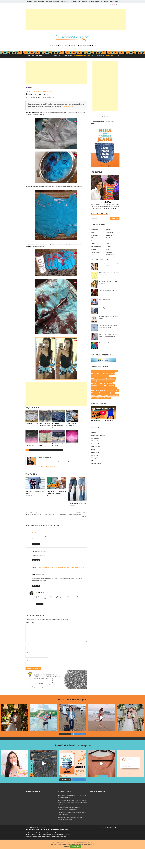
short (46, 450)
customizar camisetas (108, 380)
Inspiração (109, 240)
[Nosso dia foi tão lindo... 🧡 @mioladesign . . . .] (14, 717)
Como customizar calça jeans (77, 503)
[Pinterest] (112, 5)
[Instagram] (117, 5)
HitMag (117, 827)
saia (108, 392)
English (93, 240)
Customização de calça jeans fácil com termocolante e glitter (56, 493)
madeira (114, 388)
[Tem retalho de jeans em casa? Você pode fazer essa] (14, 763)
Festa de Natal (73, 1)
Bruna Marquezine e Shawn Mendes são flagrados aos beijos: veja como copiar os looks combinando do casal (72, 802)
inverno (93, 388)
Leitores (37, 97)
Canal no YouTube (98, 56)
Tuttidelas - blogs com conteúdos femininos (51, 832)
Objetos (108, 246)
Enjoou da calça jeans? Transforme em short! (44, 424)
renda (104, 392)
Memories (106, 1)
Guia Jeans (109, 56)
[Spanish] (31, 87)
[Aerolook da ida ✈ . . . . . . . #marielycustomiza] (72, 717)
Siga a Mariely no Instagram (72, 699)
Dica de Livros (95, 238)
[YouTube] (114, 5)
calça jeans (105, 373)
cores (98, 380)
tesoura (106, 395)
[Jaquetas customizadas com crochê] (35, 489)
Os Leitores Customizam (35, 91)
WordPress (110, 827)
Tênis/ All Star (95, 252)
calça (92, 373)
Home (28, 56)
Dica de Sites (109, 238)
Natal (107, 390)
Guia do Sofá (84, 1)
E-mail (28, 652)
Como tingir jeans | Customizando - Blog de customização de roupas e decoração (61, 567)
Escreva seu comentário (47, 97)
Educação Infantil (64, 1)
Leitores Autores (39, 450)
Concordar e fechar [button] (75, 846)
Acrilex (93, 371)
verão (97, 397)
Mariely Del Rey (98, 1)
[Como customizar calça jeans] (77, 501)
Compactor (112, 378)
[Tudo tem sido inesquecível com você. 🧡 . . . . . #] (101, 717)
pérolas (99, 392)
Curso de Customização (82, 56)
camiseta (112, 373)
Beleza (93, 232)
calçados (98, 373)
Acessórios (94, 229)
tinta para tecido (114, 395)
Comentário (30, 622)
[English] (27, 87)
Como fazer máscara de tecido (108, 290)
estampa (109, 383)
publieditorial (114, 390)
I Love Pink (91, 1)
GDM (79, 1)
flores (105, 385)
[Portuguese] (29, 87)
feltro (100, 385)
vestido (103, 397)
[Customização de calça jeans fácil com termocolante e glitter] (56, 489)
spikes (93, 395)
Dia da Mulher (49, 1)
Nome (28, 645)
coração (93, 380)
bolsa (115, 371)
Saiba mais (67, 846)
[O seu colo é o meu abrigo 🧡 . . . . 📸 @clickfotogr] (43, 717)
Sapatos (108, 249)
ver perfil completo (111, 208)
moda (92, 390)
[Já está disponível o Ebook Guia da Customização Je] (72, 763)
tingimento (59, 450)
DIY (104, 383)
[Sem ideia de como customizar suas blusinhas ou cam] (101, 763)
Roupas (45, 91)
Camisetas (94, 376)
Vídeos (108, 397)
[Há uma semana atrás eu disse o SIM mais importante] (130, 717)
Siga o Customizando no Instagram (72, 745)
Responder (36, 544)
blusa (111, 371)
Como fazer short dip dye (72, 443)
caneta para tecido (104, 376)
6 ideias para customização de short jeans (57, 425)
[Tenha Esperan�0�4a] (56, 688)
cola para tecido (95, 378)
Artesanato (68, 56)
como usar (104, 378)
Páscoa (93, 392)
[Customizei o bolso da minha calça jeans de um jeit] (43, 763)
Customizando (37, 56)
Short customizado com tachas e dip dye (31, 444)
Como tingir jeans (104, 308)
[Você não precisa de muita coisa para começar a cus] (130, 763)
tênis (92, 397)
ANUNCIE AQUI (105, 116)
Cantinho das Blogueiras (38, 1)
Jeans (27, 91)
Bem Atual (29, 1)
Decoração (56, 56)
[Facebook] (110, 5)
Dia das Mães (56, 1)
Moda (47, 56)
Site (27, 660)
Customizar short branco (32, 423)
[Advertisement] (76, 19)
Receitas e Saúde (114, 1)
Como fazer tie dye (104, 299)
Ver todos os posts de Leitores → (46, 466)
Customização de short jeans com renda (71, 424)
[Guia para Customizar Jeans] (105, 166)
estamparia (94, 385)
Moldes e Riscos (96, 246)
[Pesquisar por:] (105, 218)
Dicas (100, 383)
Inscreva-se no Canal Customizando (102, 420)
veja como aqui (68, 106)
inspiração (111, 385)
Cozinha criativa (110, 232)
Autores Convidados (102, 371)
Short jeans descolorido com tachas (58, 444)
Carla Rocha (35, 533)
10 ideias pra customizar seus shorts (45, 444)
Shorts (50, 91)
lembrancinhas (106, 388)
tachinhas (52, 450)
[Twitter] (119, 5)
